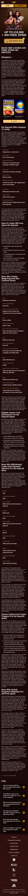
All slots (14, 121)
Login (7, 5)
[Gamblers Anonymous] (14, 885)
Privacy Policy (14, 843)
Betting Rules (14, 849)
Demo (8, 110)
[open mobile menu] (2, 2)
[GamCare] (14, 870)
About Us (14, 837)
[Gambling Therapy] (14, 880)
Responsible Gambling (14, 840)
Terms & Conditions (14, 852)
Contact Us (14, 855)
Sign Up (20, 5)
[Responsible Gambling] (14, 865)
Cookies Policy (14, 846)
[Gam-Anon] (14, 875)
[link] (8, 109)
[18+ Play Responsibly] (14, 860)
